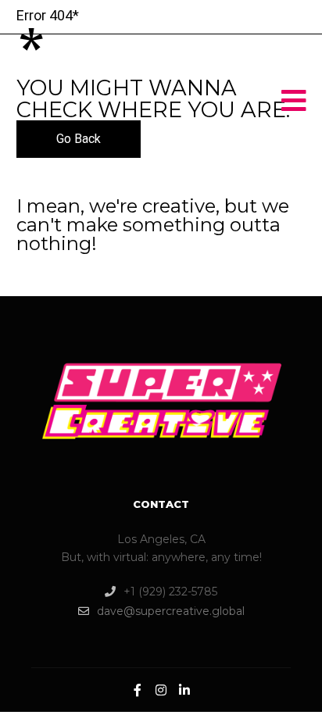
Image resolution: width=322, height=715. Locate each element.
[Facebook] (137, 690)
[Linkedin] (184, 690)
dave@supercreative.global (171, 611)
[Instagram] (161, 690)
